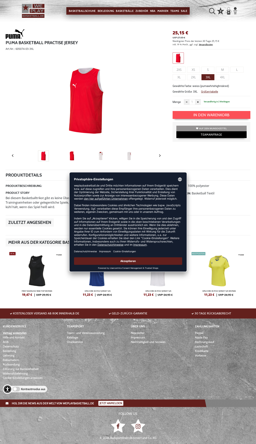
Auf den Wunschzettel (213, 128)
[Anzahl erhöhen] (198, 102)
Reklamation (11, 360)
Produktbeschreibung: (24, 186)
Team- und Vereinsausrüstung (86, 333)
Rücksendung (11, 364)
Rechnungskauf (204, 342)
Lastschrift (201, 346)
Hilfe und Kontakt (14, 337)
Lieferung (8, 355)
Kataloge (72, 337)
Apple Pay (201, 337)
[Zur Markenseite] (15, 34)
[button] (212, 11)
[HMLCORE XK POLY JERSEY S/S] (97, 273)
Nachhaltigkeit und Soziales (148, 342)
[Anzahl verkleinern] (186, 102)
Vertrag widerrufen (15, 333)
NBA (153, 11)
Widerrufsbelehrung (15, 373)
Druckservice (75, 342)
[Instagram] (138, 425)
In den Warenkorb (211, 115)
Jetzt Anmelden (111, 403)
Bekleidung (106, 11)
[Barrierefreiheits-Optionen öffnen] (7, 389)
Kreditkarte (201, 351)
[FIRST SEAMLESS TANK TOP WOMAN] (36, 273)
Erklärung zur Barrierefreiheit (20, 369)
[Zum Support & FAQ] (220, 10)
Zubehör (141, 11)
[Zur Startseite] (33, 11)
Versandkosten (206, 44)
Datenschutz (11, 346)
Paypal (199, 333)
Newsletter (137, 333)
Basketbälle (125, 11)
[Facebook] (119, 425)
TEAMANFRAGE (211, 134)
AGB (6, 342)
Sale (184, 11)
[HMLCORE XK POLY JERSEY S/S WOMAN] (219, 273)
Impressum (138, 337)
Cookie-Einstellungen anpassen (23, 378)
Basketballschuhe (82, 11)
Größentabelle (209, 91)
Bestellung (9, 351)
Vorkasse (200, 355)
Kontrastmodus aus (33, 389)
